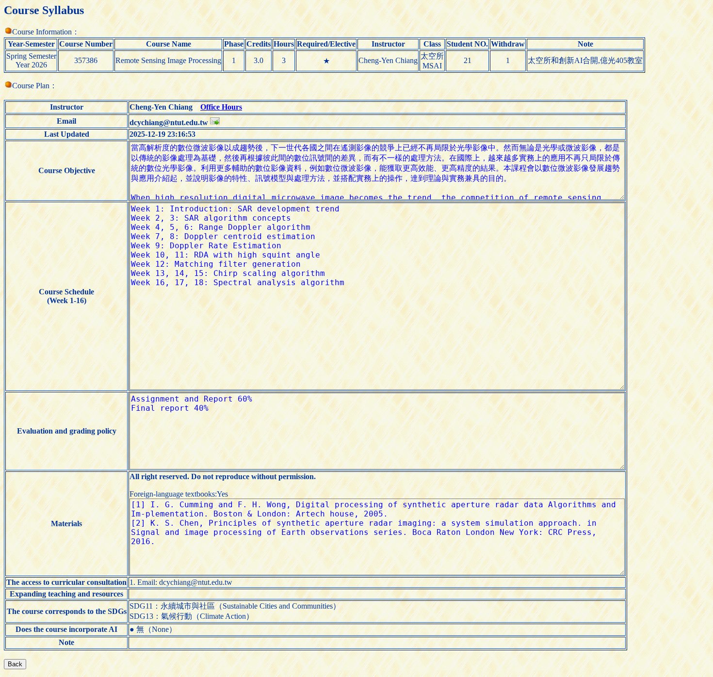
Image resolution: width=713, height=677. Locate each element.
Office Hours (221, 107)
